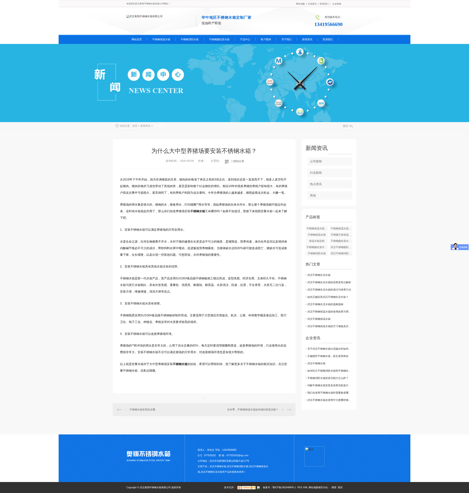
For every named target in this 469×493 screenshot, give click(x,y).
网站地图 (300, 4)
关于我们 (286, 39)
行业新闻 (316, 172)
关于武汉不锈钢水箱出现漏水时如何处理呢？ (329, 348)
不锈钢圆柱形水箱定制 (341, 240)
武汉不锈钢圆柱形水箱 (341, 247)
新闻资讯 (307, 39)
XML (305, 487)
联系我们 (328, 39)
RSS (299, 487)
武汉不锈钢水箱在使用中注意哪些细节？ (329, 400)
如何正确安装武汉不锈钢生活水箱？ (327, 296)
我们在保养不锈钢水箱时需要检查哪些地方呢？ (329, 392)
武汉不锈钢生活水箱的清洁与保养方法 (329, 289)
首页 (134, 125)
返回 (345, 125)
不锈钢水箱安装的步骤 (142, 409)
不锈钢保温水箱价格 (317, 228)
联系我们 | (325, 4)
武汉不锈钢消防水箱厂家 (341, 253)
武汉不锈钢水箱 (316, 363)
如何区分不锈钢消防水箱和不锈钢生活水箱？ (329, 370)
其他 (313, 195)
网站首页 (137, 39)
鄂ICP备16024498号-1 (284, 487)
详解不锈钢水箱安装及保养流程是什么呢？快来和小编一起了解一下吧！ (329, 385)
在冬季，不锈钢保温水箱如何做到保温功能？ (252, 409)
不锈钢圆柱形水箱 (219, 39)
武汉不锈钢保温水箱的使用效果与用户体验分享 (329, 311)
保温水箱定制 (316, 240)
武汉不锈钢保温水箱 (318, 318)
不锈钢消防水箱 (190, 39)
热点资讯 (316, 184)
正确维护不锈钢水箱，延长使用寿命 (327, 356)
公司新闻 (159, 125)
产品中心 (245, 39)
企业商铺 (336, 4)
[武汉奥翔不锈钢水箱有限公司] (144, 16)
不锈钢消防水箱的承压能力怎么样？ (327, 378)
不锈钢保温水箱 (161, 39)
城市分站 (323, 487)
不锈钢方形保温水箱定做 (341, 234)
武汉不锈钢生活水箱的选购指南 (325, 304)
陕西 (334, 487)
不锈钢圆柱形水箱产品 (317, 247)
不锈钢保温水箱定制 (341, 228)
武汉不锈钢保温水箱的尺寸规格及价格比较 (329, 326)
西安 (340, 487)
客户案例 (266, 39)
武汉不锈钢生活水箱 (318, 275)
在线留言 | (313, 4)
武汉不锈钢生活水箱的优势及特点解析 (329, 282)
